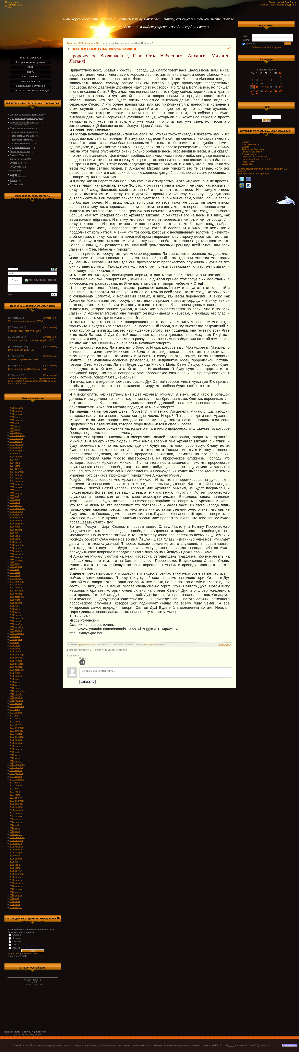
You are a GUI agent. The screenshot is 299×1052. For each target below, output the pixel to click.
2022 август (16, 761)
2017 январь (16, 557)
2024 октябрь (16, 840)
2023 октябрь (16, 804)
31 (257, 94)
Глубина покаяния (17, 350)
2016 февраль (17, 523)
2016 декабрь (16, 554)
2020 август (16, 688)
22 (280, 87)
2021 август (16, 724)
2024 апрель (16, 822)
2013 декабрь (16, 444)
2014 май (14, 459)
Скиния (245, 147)
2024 (80, 43)
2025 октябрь (16, 877)
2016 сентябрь (17, 545)
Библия (245, 142)
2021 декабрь (16, 737)
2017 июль (15, 575)
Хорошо (16, 938)
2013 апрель (16, 420)
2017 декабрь (16, 590)
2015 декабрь (16, 517)
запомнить (251, 43)
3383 (50, 340)
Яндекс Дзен (247, 161)
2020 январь (16, 667)
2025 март (15, 855)
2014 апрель (16, 456)
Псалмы (14, 184)
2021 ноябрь (16, 734)
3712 (30, 350)
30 (252, 94)
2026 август (16, 907)
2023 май (14, 788)
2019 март (15, 636)
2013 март (15, 417)
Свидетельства (18, 159)
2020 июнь (15, 682)
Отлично (16, 935)
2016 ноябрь (16, 551)
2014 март (15, 453)
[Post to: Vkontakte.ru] (248, 185)
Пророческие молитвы (21, 139)
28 (276, 91)
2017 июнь (15, 572)
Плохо (15, 944)
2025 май (14, 862)
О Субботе (15, 166)
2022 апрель (16, 749)
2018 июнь (15, 609)
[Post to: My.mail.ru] (242, 185)
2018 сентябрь (17, 618)
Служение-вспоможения (22, 128)
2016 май (14, 533)
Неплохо (16, 941)
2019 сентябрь (17, 654)
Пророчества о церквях (22, 132)
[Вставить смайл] (56, 269)
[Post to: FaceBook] (248, 179)
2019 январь (16, 630)
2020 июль (15, 685)
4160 (23, 383)
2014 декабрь (16, 481)
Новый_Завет (150, 645)
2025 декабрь (16, 883)
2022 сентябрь (17, 764)
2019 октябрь (16, 657)
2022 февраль (17, 743)
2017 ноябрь (16, 587)
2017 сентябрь (17, 581)
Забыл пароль (259, 47)
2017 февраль (17, 560)
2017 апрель (16, 566)
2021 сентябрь (17, 728)
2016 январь (16, 520)
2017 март (15, 563)
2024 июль (15, 831)
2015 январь (16, 484)
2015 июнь (15, 499)
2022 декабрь (16, 773)
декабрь (89, 43)
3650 (38, 331)
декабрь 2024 (266, 69)
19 (266, 87)
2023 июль (15, 795)
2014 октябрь (16, 475)
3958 (40, 321)
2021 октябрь (16, 731)
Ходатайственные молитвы (22, 321)
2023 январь (16, 776)
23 (252, 91)
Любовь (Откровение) (19, 359)
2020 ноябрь (16, 697)
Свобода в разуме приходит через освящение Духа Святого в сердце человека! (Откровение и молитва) (32, 381)
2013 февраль (17, 414)
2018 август (16, 615)
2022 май (14, 752)
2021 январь (16, 703)
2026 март (15, 892)
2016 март (15, 526)
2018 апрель (16, 603)
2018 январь (16, 593)
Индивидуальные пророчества (26, 114)
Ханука (13, 174)
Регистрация (276, 4)
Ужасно (16, 948)
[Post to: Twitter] (242, 179)
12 (266, 83)
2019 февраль (17, 633)
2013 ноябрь (16, 441)
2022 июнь (15, 755)
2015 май (14, 496)
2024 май (14, 825)
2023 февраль (17, 779)
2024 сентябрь (17, 837)
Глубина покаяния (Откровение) (24, 369)
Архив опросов (29, 953)
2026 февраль (17, 889)
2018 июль (15, 612)
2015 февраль (17, 487)
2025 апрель (16, 858)
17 (257, 87)
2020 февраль (17, 670)
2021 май (14, 715)
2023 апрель (16, 785)
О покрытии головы (20, 151)
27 (271, 91)
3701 (45, 369)
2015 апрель (16, 493)
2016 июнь (15, 536)
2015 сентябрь (17, 508)
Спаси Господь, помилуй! (21, 331)
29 (280, 91)
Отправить (87, 681)
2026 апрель (16, 895)
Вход (287, 4)
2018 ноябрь (16, 624)
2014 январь (16, 447)
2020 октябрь (16, 694)
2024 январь (16, 813)
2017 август (16, 578)
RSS (293, 4)
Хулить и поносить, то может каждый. (27, 340)
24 (257, 91)
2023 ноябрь (16, 807)
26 (266, 91)
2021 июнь (15, 718)
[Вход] (82, 662)
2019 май (14, 642)
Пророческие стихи (20, 147)
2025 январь (16, 849)
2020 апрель (16, 676)
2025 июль (15, 868)
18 (262, 87)
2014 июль (15, 466)
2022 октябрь (16, 767)
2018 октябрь (16, 621)
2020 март (15, 673)
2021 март (15, 709)
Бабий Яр (15, 170)
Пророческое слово (20, 143)
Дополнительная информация (253, 173)
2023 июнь (15, 791)
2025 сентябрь (17, 874)
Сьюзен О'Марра (18, 155)
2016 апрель (16, 530)
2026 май (14, 898)
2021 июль (15, 721)
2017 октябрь (16, 584)
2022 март (15, 746)
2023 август (16, 798)
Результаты (14, 953)
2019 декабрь (16, 664)
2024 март (15, 819)
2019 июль (15, 648)
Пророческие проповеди (254, 156)
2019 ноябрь (16, 661)
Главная (264, 4)
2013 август (16, 432)
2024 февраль (17, 816)
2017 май (14, 569)
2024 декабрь (16, 846)
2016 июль (15, 539)
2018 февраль (17, 597)
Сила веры (247, 164)
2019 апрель (16, 639)
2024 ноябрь (16, 843)
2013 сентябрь (17, 435)
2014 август (16, 469)
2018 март (15, 600)
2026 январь (16, 886)
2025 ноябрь (16, 880)
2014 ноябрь (16, 478)
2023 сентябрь (17, 801)
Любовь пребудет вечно (253, 149)
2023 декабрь (16, 810)
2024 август (16, 834)
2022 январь (16, 740)
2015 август (16, 505)
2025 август (16, 871)
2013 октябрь (16, 438)
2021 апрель (16, 712)
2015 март (15, 490)
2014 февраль (17, 450)
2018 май (14, 606)
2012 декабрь (16, 408)
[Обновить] (52, 269)
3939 (34, 359)
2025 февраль (17, 852)
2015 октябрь (16, 511)
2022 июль (15, 758)
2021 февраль (17, 706)
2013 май (14, 423)
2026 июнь (15, 901)
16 (97, 43)
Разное (13, 180)
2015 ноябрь (16, 514)
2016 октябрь (16, 548)
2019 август (16, 651)
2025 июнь (15, 865)
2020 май (14, 679)
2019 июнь (15, 645)
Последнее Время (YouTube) (256, 159)
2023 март (15, 782)
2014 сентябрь (17, 472)
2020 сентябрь (17, 691)
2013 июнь (15, 426)
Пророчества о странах (22, 136)
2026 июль (15, 904)
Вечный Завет (248, 154)
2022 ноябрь (16, 770)
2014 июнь (15, 463)
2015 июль (15, 502)
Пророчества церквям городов (26, 118)
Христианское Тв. (250, 144)
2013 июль (15, 429)
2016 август (16, 542)
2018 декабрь (16, 627)
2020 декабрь (16, 700)
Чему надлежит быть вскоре (24, 122)
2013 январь (16, 411)
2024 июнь (15, 828)
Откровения (16, 163)
